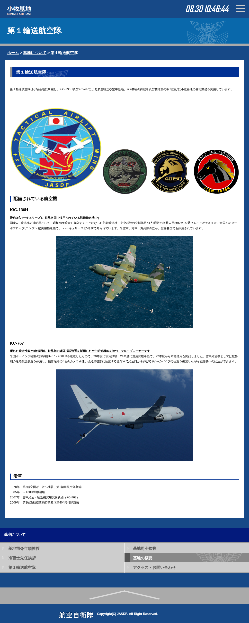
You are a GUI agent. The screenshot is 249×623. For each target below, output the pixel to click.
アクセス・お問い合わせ (154, 567)
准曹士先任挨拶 (22, 558)
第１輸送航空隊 (22, 567)
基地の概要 (142, 558)
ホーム (13, 53)
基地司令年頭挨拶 (24, 548)
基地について (34, 53)
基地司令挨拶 (144, 548)
